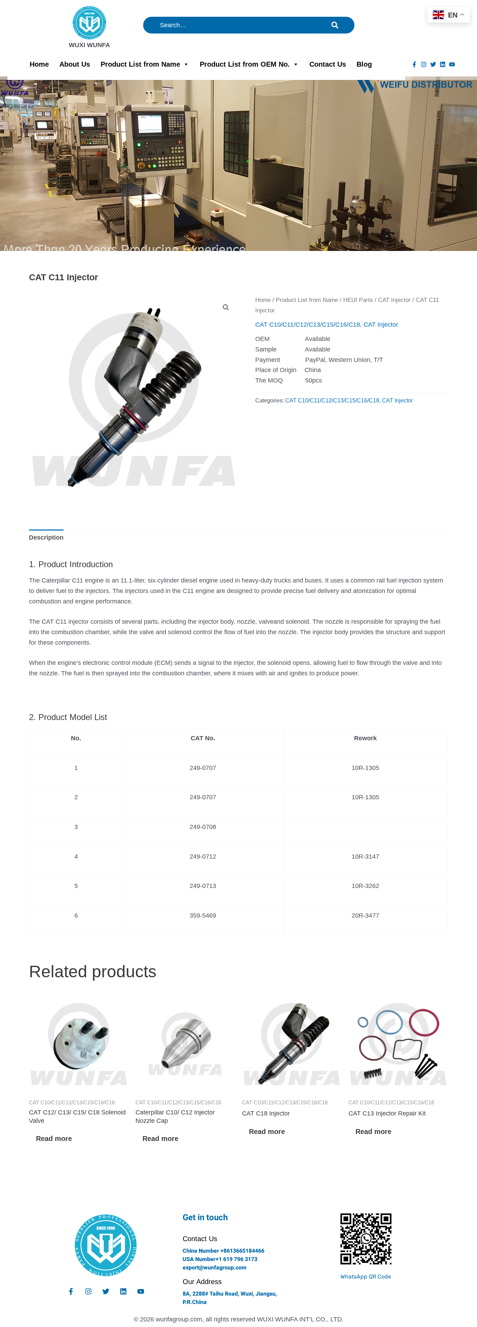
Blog (364, 64)
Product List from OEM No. (245, 64)
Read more (54, 1138)
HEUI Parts (358, 300)
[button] (226, 307)
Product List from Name (140, 64)
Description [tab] (46, 537)
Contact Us (327, 64)
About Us (74, 64)
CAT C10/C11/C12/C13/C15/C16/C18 (307, 324)
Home (39, 64)
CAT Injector (394, 300)
